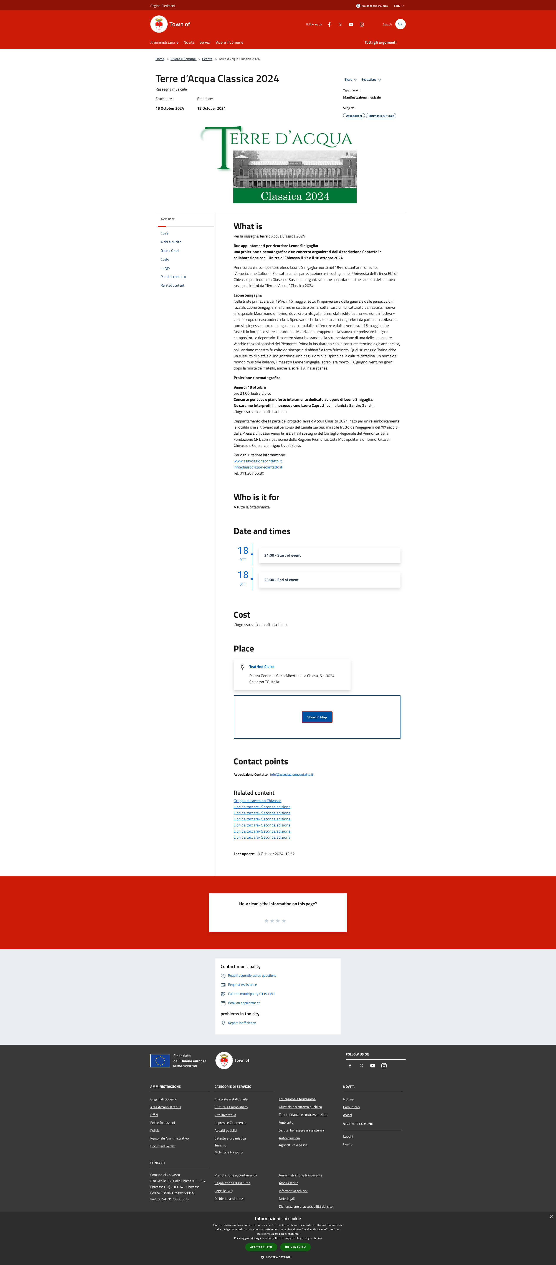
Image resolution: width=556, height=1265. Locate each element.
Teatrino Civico (262, 667)
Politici (155, 1130)
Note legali (287, 1198)
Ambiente (286, 1122)
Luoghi (348, 1136)
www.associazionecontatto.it (258, 461)
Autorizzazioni (289, 1138)
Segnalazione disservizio (232, 1183)
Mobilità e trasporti (229, 1152)
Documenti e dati (162, 1146)
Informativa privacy (293, 1190)
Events (207, 58)
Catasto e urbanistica (230, 1138)
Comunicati (351, 1107)
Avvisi (347, 1114)
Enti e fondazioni (162, 1122)
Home (160, 58)
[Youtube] (349, 24)
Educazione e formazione (297, 1099)
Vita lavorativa (225, 1114)
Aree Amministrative (165, 1107)
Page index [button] (168, 219)
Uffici (154, 1114)
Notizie (348, 1099)
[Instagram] (360, 24)
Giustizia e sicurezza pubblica (300, 1106)
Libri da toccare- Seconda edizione (262, 807)
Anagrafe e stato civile (231, 1099)
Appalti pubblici (226, 1130)
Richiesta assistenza (230, 1198)
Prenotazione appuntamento (236, 1175)
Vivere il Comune (183, 58)
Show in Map (317, 717)
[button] (277, 1257)
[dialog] (278, 1238)
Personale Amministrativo (169, 1138)
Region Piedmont (162, 5)
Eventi (348, 1144)
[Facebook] (327, 24)
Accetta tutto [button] (261, 1247)
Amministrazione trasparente (300, 1175)
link (320, 1238)
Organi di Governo (163, 1099)
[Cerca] (400, 24)
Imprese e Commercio (230, 1122)
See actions (369, 79)
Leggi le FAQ (224, 1190)
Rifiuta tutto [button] (295, 1247)
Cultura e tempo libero (231, 1107)
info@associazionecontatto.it (258, 467)
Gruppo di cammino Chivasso (257, 801)
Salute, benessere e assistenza (301, 1130)
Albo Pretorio (288, 1183)
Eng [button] (397, 5)
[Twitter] (338, 24)
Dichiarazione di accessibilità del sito (306, 1206)
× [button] (551, 1217)
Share (349, 79)
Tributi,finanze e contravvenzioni (303, 1114)
